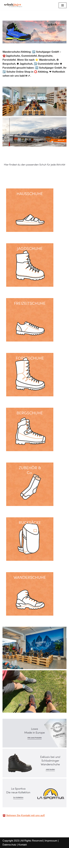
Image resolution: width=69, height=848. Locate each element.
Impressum (51, 840)
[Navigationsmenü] (62, 5)
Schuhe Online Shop (19, 175)
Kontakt (22, 844)
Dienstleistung (50, 175)
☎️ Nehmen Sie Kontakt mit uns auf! (24, 815)
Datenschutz (9, 844)
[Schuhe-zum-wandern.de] (13, 5)
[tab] (19, 176)
